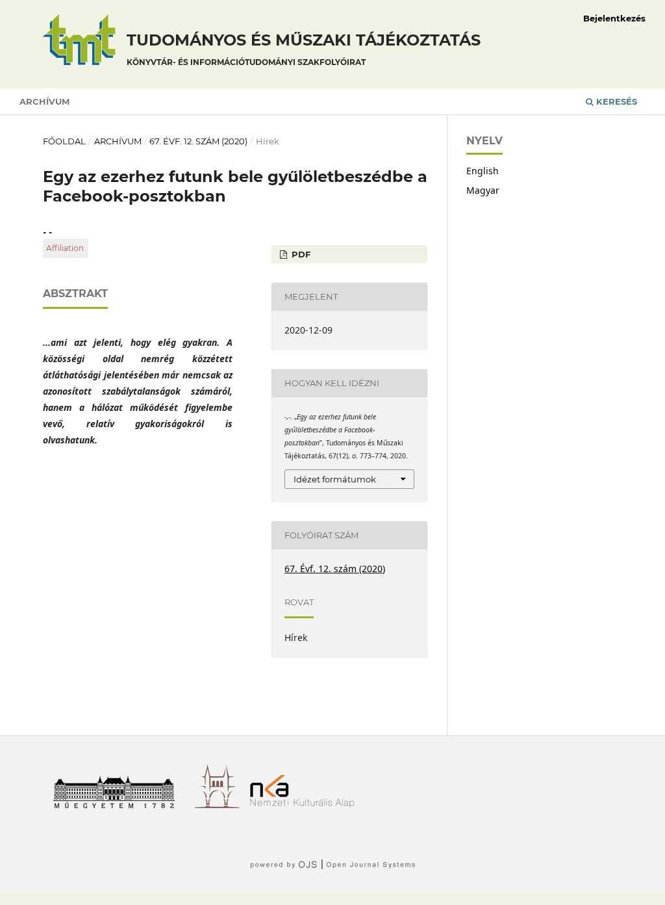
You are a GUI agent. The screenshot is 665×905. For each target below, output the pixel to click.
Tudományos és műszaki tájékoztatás (304, 49)
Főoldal (64, 141)
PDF (299, 254)
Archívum (44, 101)
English (482, 170)
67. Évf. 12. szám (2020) (198, 141)
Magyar (482, 190)
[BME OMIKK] (221, 804)
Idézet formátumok (335, 479)
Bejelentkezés (614, 18)
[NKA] (306, 804)
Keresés (615, 101)
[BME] (118, 804)
